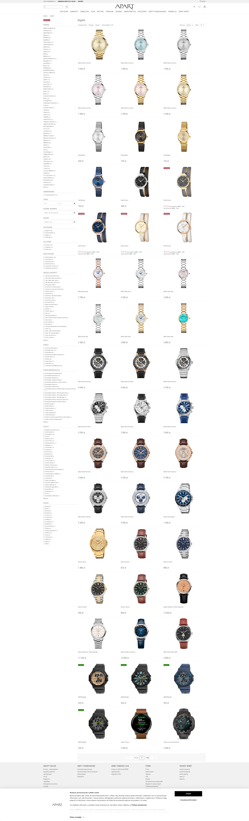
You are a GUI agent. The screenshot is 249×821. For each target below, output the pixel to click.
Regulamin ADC (116, 774)
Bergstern (47, 61)
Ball (45, 54)
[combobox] (190, 25)
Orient (46, 145)
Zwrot (45, 776)
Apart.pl (45, 16)
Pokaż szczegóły (75, 817)
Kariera (148, 779)
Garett (46, 110)
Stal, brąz (48, 320)
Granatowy (49, 521)
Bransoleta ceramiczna (52, 375)
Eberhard (47, 86)
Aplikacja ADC (115, 772)
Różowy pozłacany (51, 530)
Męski (48, 249)
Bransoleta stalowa (52, 386)
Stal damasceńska (51, 315)
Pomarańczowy (50, 526)
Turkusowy (49, 537)
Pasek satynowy (50, 412)
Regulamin (46, 779)
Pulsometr (48, 478)
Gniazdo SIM (49, 456)
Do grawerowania (51, 195)
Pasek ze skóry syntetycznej (53, 419)
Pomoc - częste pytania (50, 769)
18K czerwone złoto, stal (52, 276)
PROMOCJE (172, 11)
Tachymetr (49, 491)
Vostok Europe (49, 185)
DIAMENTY (74, 11)
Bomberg (47, 63)
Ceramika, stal (50, 298)
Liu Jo (46, 128)
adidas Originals (49, 28)
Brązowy (48, 513)
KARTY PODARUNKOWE (157, 11)
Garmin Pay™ (49, 441)
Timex (46, 166)
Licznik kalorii (50, 460)
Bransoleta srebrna (51, 384)
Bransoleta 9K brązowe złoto (53, 373)
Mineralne (49, 352)
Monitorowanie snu (51, 467)
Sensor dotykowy (50, 484)
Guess (46, 114)
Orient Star (47, 147)
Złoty (47, 541)
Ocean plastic (49, 406)
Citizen (46, 79)
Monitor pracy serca (51, 465)
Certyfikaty (46, 781)
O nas (147, 769)
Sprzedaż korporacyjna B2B (154, 781)
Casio (46, 75)
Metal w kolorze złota (51, 304)
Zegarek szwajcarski (52, 430)
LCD (47, 436)
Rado (46, 156)
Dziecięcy (49, 247)
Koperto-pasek (50, 404)
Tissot (46, 168)
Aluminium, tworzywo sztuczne (54, 289)
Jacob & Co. (48, 119)
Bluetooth (49, 445)
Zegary (48, 235)
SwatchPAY (49, 489)
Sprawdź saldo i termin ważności (87, 772)
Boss (46, 65)
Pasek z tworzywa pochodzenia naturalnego (58, 417)
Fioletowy (48, 519)
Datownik (49, 438)
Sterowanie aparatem (52, 487)
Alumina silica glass (51, 348)
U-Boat (46, 173)
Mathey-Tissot (48, 135)
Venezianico (48, 180)
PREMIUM (109, 11)
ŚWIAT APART (184, 11)
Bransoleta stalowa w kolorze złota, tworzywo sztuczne (60, 389)
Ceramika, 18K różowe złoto (53, 295)
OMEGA (47, 142)
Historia (148, 774)
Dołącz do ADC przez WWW (119, 769)
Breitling (47, 68)
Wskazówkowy (50, 443)
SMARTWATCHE (130, 11)
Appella (46, 40)
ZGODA (188, 794)
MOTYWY (100, 11)
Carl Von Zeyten (49, 72)
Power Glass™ (49, 361)
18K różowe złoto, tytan (52, 280)
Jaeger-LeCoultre (49, 124)
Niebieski (48, 524)
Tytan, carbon (49, 337)
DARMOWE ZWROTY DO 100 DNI (66, 1)
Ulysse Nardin (48, 178)
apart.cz (182, 776)
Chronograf (49, 434)
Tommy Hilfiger (49, 170)
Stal (47, 313)
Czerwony (49, 517)
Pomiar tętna (49, 471)
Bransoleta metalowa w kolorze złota (56, 382)
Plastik (47, 309)
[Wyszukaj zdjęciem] (66, 6)
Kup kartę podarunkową (84, 769)
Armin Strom (48, 42)
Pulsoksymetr (49, 476)
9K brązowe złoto (50, 284)
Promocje (91, 25)
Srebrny (48, 532)
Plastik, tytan (49, 311)
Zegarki (52, 16)
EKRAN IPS (49, 454)
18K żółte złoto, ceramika (52, 282)
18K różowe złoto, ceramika (53, 278)
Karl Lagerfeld (48, 126)
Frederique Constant (50, 103)
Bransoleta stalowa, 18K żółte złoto (55, 397)
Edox (46, 91)
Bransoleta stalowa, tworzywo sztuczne (56, 399)
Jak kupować (47, 774)
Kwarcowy (49, 261)
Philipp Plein (48, 154)
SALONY (203, 1)
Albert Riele (48, 33)
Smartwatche (50, 233)
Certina (46, 77)
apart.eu (182, 779)
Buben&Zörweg (48, 70)
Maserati (47, 133)
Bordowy (48, 510)
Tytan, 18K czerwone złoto (53, 331)
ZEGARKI (118, 11)
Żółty (47, 543)
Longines (47, 131)
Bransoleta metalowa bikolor (53, 380)
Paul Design (48, 152)
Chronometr (49, 447)
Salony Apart (149, 772)
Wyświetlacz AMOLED (52, 495)
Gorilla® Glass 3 (50, 350)
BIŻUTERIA (64, 11)
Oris (45, 149)
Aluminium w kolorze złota (53, 287)
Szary (47, 535)
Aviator (46, 49)
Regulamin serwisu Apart (153, 784)
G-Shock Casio (49, 107)
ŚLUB (93, 11)
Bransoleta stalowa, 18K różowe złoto (56, 395)
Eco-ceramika (50, 302)
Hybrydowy (49, 259)
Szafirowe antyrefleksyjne (53, 365)
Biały (47, 508)
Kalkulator (49, 458)
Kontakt (45, 786)
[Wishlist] (199, 6)
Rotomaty (48, 237)
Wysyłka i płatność (49, 772)
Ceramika (49, 293)
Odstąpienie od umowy (50, 784)
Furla (46, 105)
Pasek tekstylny (50, 415)
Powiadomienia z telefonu (52, 473)
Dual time (48, 449)
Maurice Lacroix (49, 138)
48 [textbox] (201, 25)
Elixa (46, 93)
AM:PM (46, 37)
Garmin (46, 112)
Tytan (48, 328)
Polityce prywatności (139, 805)
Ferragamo (47, 100)
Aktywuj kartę (81, 774)
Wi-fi (47, 493)
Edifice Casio (48, 89)
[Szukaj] (74, 203)
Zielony (48, 539)
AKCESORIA (142, 11)
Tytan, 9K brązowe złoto (52, 333)
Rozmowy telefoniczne (51, 482)
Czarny (48, 515)
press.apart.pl (184, 774)
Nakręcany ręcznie (51, 268)
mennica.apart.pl (185, 769)
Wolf (45, 187)
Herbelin (46, 117)
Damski (48, 245)
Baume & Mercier (50, 58)
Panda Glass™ (50, 357)
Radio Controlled (50, 480)
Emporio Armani (49, 96)
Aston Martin (48, 44)
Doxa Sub (47, 84)
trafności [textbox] (188, 25)
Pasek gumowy (50, 408)
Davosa (46, 82)
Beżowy (48, 506)
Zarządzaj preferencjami (188, 800)
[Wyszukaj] (45, 7)
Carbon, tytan (49, 291)
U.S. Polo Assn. (49, 175)
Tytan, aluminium (50, 335)
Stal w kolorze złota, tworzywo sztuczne (56, 317)
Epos (46, 98)
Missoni (46, 140)
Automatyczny (50, 257)
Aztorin (46, 51)
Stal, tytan (48, 324)
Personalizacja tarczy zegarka (54, 469)
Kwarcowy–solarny (51, 266)
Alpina (46, 35)
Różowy (48, 528)
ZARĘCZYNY (84, 11)
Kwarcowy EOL (50, 263)
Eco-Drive (48, 451)
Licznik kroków (50, 462)
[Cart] (204, 7)
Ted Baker (47, 163)
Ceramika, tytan (50, 300)
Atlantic (46, 47)
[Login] (194, 6)
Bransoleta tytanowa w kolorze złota (56, 401)
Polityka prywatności (152, 786)
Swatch (47, 159)
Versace (47, 182)
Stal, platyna (49, 322)
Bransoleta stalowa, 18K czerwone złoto (57, 393)
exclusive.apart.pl (185, 772)
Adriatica (47, 30)
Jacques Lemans (50, 121)
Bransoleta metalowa (52, 378)
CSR (147, 776)
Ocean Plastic (49, 306)
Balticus (46, 56)
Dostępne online (82, 25)
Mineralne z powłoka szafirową (54, 354)
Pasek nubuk (49, 410)
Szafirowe (49, 363)
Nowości (97, 25)
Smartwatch (49, 432)
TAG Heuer (48, 161)
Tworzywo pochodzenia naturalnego (56, 326)
